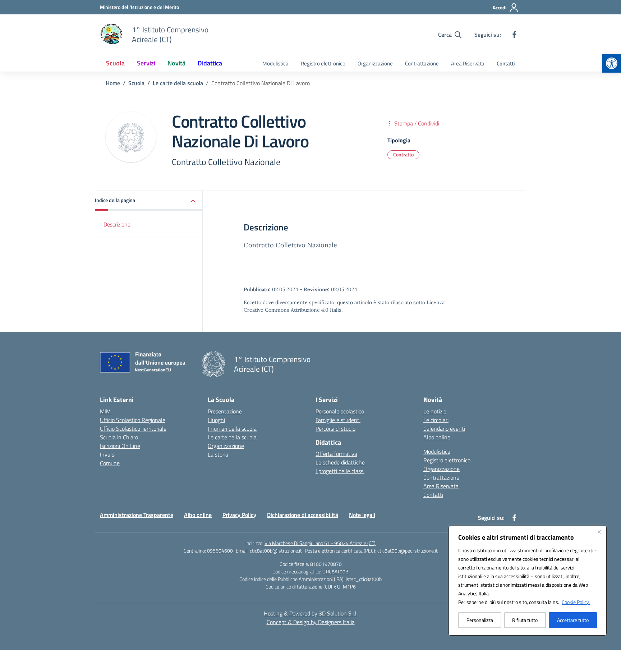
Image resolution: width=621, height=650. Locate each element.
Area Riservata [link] (467, 63)
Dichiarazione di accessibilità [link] (302, 515)
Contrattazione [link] (422, 63)
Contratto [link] (403, 154)
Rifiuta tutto (525, 620)
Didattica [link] (210, 63)
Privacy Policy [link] (239, 515)
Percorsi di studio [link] (335, 428)
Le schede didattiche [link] (340, 462)
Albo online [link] (436, 437)
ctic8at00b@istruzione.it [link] (276, 550)
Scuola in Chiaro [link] (119, 437)
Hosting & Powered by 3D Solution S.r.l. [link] (311, 613)
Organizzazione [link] (375, 63)
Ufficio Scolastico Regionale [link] (132, 420)
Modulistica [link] (275, 63)
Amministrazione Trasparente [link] (136, 515)
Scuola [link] (115, 63)
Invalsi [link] (107, 454)
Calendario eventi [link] (444, 428)
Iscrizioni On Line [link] (120, 445)
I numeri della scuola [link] (232, 428)
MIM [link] (105, 411)
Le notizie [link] (434, 411)
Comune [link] (110, 463)
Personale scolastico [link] (340, 411)
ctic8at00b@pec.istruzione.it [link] (407, 550)
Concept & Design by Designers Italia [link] (311, 622)
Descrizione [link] (117, 224)
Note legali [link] (362, 515)
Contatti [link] (506, 63)
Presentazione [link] (225, 411)
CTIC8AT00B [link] (335, 571)
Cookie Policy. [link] (576, 602)
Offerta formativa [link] (336, 453)
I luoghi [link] (216, 420)
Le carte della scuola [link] (232, 437)
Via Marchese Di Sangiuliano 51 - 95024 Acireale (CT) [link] (320, 543)
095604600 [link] (220, 550)
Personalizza (479, 620)
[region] (527, 581)
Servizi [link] (146, 63)
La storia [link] (218, 454)
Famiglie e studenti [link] (338, 420)
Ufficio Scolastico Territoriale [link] (133, 428)
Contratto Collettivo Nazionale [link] (290, 245)
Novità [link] (176, 63)
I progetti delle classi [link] (340, 471)
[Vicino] (599, 531)
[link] (611, 63)
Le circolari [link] (435, 420)
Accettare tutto (573, 620)
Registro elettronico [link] (323, 63)
